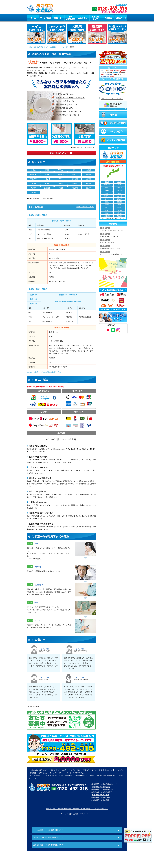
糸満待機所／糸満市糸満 (100, 795)
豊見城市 (47, 188)
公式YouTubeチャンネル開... (110, 236)
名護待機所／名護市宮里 (100, 800)
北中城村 (33, 183)
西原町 (61, 183)
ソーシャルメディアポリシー (76, 773)
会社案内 (108, 17)
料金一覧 (58, 17)
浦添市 (88, 174)
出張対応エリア (95, 17)
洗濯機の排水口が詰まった (66, 108)
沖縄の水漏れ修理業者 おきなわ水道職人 (42, 47)
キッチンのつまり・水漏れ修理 (62, 775)
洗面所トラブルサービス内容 (85, 207)
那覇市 (88, 183)
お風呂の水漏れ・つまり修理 (84, 775)
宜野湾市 (33, 179)
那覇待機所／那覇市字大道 (101, 787)
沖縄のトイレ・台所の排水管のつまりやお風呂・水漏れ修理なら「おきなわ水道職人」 (77, 809)
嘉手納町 (75, 179)
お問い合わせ (121, 17)
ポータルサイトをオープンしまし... (112, 230)
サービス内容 (45, 17)
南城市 (61, 188)
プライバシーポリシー (57, 773)
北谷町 (88, 179)
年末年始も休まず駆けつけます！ (112, 248)
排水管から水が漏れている (66, 104)
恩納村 (47, 174)
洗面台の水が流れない (65, 94)
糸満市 (33, 188)
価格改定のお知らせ (107, 242)
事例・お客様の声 (70, 17)
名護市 (33, 170)
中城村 (47, 183)
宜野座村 (61, 174)
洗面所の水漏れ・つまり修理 (106, 775)
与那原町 (88, 188)
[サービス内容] (41, 17)
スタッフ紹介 (119, 770)
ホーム (33, 17)
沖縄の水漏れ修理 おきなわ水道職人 (42, 770)
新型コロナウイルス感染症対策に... (112, 254)
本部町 (88, 170)
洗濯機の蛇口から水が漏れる (67, 115)
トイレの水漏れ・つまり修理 (39, 775)
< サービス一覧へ (33, 706)
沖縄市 (74, 174)
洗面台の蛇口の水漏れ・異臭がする (70, 98)
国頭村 (47, 170)
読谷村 (61, 179)
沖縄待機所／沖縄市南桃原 (101, 797)
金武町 (74, 183)
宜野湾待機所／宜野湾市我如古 (103, 789)
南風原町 (75, 188)
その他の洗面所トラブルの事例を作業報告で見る (44, 372)
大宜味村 (61, 170)
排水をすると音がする (65, 101)
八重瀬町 (33, 192)
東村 (74, 170)
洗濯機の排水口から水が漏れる (68, 111)
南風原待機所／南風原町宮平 (102, 792)
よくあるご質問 (97, 770)
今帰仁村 (33, 174)
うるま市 (47, 179)
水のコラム (83, 17)
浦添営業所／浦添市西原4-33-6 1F (104, 784)
